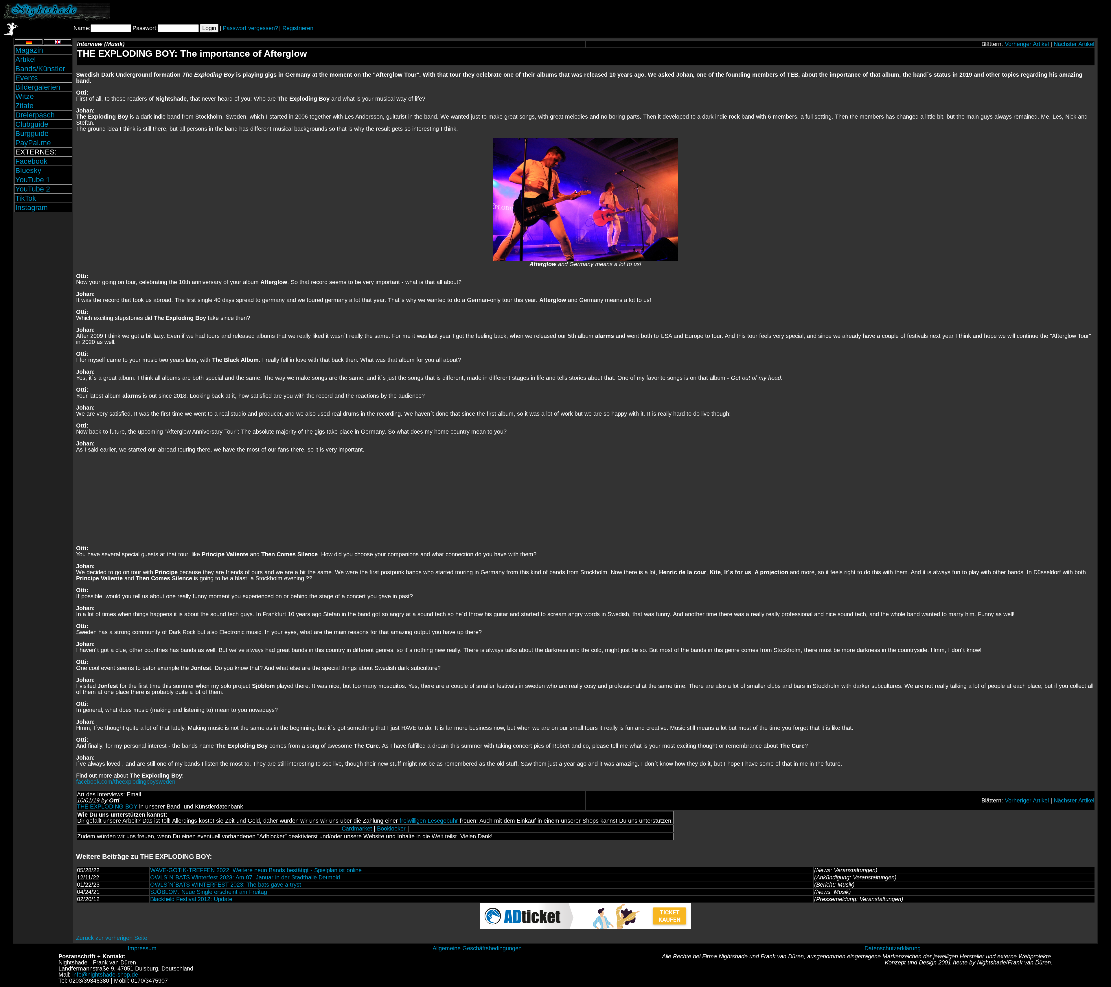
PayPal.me (33, 143)
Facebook (31, 161)
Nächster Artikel (1074, 44)
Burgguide (32, 133)
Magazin (29, 50)
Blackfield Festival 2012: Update (191, 899)
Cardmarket (357, 828)
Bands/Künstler (40, 69)
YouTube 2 (32, 189)
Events (26, 78)
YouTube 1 (32, 180)
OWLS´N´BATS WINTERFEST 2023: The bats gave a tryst (225, 884)
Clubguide (31, 124)
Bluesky (28, 170)
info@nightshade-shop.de (105, 974)
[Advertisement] (1040, 12)
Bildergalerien (37, 87)
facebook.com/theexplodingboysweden (125, 781)
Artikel (25, 59)
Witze (24, 96)
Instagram (31, 207)
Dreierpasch (35, 115)
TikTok (25, 198)
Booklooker (391, 828)
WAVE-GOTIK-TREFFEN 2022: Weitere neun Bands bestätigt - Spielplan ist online (256, 870)
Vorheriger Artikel (1027, 44)
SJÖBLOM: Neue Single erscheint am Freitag (208, 892)
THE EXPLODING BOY (107, 806)
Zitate (24, 106)
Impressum (142, 948)
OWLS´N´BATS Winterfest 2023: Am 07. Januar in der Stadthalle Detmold (245, 877)
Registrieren (297, 28)
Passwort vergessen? (250, 28)
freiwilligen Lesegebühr (429, 820)
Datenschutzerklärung (892, 948)
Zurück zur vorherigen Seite (111, 938)
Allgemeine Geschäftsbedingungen (477, 948)
